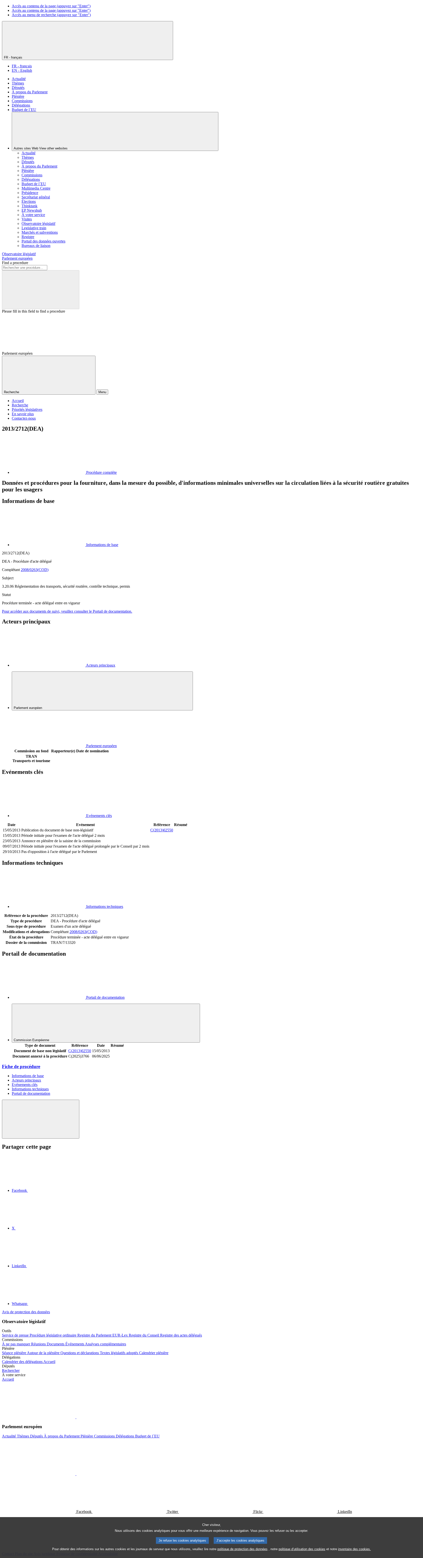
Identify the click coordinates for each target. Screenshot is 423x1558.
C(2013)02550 (161, 830)
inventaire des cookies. (354, 1549)
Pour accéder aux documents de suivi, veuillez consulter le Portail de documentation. (67, 611)
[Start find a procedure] (40, 289)
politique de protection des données (242, 1549)
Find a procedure (15, 263)
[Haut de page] (40, 1119)
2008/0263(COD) (34, 570)
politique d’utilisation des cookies (302, 1549)
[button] (76, 1417)
